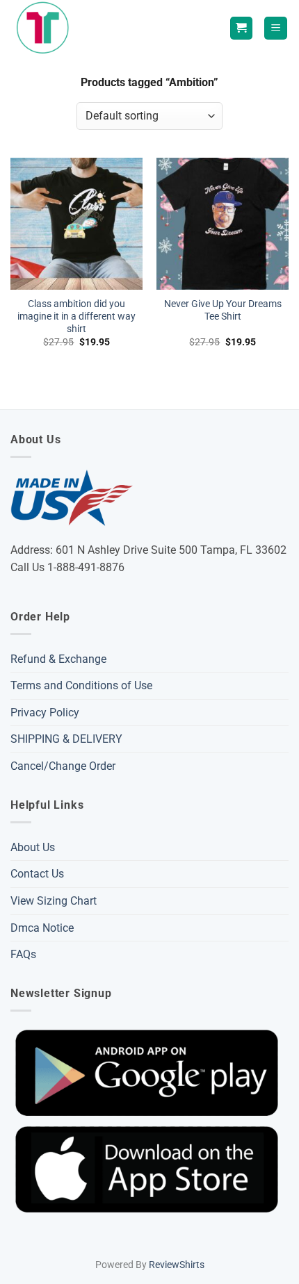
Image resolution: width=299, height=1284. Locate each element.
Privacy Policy (44, 712)
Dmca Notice (42, 928)
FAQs (23, 954)
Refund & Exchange (58, 659)
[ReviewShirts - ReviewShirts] (45, 28)
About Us (32, 847)
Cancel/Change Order (62, 766)
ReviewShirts (176, 1265)
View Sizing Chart (53, 900)
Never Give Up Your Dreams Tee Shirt (223, 310)
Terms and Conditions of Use (81, 685)
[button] (275, 28)
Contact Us (37, 873)
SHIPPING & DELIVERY (66, 739)
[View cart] (241, 28)
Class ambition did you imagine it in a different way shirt (76, 316)
